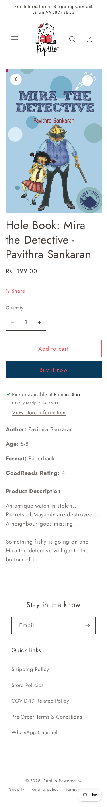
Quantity (14, 308)
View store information (39, 412)
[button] (15, 39)
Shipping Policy (30, 669)
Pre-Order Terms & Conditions (46, 717)
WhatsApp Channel (34, 732)
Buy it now (53, 370)
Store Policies (27, 685)
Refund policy (44, 789)
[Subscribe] (87, 625)
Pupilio (50, 781)
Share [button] (18, 291)
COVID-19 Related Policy (40, 701)
